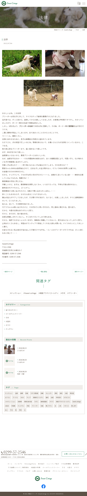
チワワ (8, 325)
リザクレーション (10, 401)
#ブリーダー (72, 293)
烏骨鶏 (20, 401)
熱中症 (72, 393)
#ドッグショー (15, 293)
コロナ (22, 397)
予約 (20, 410)
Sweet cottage (77, 401)
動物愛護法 (44, 401)
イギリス (66, 406)
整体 (47, 397)
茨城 (28, 406)
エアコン (7, 397)
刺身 (26, 393)
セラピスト (67, 397)
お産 (66, 393)
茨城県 (13, 406)
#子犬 (63, 293)
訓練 (42, 393)
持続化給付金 (28, 401)
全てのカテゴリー (12, 310)
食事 (21, 393)
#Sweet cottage (30, 293)
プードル (15, 397)
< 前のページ (8, 271)
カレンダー (49, 393)
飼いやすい (49, 406)
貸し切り (73, 406)
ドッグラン (9, 329)
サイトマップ (75, 471)
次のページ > (79, 271)
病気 (56, 393)
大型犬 (8, 321)
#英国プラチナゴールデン (48, 293)
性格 (42, 406)
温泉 (16, 393)
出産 (52, 397)
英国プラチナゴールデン (63, 401)
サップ (29, 397)
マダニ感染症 (34, 393)
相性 (61, 393)
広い (6, 410)
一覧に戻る (43, 271)
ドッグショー (9, 393)
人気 (60, 406)
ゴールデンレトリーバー (14, 314)
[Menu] (83, 3)
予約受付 (58, 397)
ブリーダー (35, 406)
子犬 (7, 318)
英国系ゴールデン (38, 397)
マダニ (36, 401)
